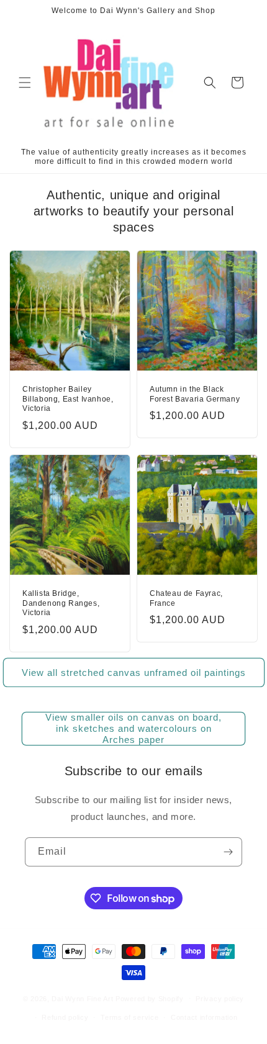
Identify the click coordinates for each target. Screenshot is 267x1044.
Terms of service (129, 1017)
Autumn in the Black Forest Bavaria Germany (195, 394)
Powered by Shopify (149, 998)
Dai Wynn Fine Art (82, 998)
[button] (24, 82)
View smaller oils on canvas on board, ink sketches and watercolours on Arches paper (133, 728)
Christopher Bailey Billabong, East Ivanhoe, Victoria (67, 399)
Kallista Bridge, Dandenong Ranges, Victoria (60, 603)
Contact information (204, 1017)
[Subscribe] (228, 851)
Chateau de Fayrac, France (186, 598)
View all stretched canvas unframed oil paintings (134, 672)
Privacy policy (220, 998)
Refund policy (65, 1017)
